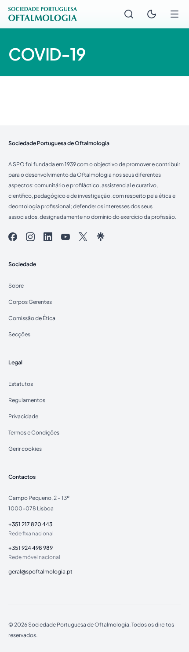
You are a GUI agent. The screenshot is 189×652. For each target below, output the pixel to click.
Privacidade (23, 416)
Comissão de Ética (31, 317)
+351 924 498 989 (30, 547)
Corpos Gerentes (30, 301)
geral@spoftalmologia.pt (40, 571)
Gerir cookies (25, 448)
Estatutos (20, 383)
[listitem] (12, 236)
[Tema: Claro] (151, 14)
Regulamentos (26, 399)
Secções (19, 334)
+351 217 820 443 (30, 523)
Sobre (16, 285)
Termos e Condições (33, 432)
